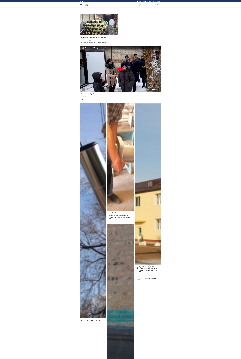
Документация (128, 4)
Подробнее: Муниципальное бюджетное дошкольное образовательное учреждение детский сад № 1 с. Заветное (147, 278)
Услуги (121, 4)
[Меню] (81, 4)
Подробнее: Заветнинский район (88, 99)
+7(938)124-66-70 (149, 1)
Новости (136, 4)
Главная (109, 4)
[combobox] (147, 5)
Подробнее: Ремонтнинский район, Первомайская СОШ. (93, 42)
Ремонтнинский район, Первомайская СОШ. (96, 37)
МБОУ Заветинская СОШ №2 (91, 320)
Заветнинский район (88, 94)
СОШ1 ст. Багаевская (116, 213)
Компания (115, 4)
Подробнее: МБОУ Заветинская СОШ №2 (90, 325)
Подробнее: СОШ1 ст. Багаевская (116, 221)
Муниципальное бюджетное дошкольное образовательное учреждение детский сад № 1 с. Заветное (146, 269)
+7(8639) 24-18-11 (141, 1)
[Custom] (82, 1)
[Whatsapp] (80, 1)
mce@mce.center (157, 1)
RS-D (113, 218)
